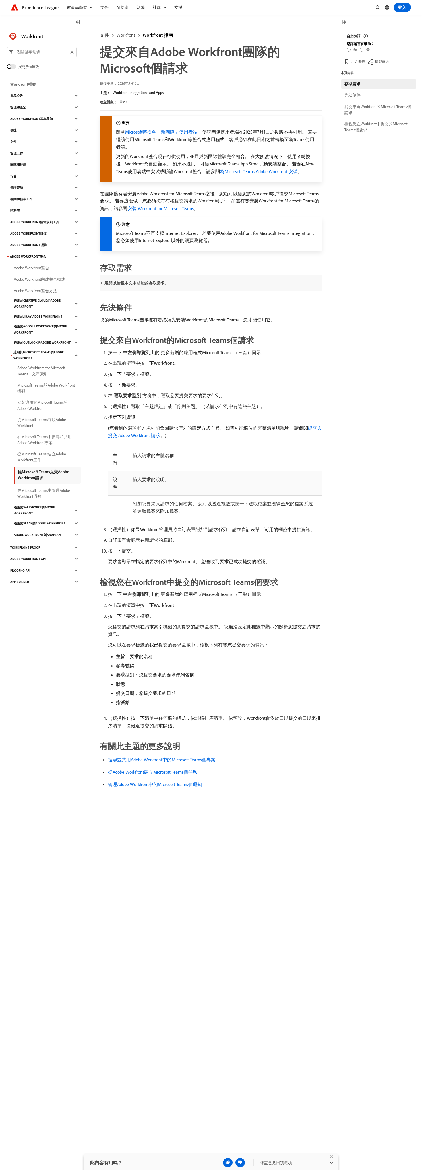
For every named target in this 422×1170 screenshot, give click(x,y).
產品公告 (16, 96)
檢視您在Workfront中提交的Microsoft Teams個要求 (376, 126)
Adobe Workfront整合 (28, 256)
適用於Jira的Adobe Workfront (38, 317)
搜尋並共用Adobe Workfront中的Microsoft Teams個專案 (162, 760)
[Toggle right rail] (344, 22)
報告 (13, 176)
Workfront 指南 (158, 35)
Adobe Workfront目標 (28, 233)
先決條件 (352, 95)
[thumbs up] (228, 1162)
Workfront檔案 (23, 84)
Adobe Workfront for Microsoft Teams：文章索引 (41, 371)
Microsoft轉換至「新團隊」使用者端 (161, 132)
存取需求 (352, 83)
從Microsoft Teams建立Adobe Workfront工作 (41, 457)
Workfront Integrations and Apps (138, 92)
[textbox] (42, 52)
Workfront (126, 35)
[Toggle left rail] (77, 22)
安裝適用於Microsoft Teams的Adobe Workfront (42, 405)
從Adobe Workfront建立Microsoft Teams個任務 (152, 772)
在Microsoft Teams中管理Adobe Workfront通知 (43, 493)
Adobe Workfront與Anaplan (37, 535)
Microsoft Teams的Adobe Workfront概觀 (46, 388)
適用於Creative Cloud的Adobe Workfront (37, 304)
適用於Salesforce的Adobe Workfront (34, 510)
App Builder (19, 582)
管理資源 (16, 188)
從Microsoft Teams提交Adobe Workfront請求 (43, 474)
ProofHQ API (20, 570)
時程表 (15, 210)
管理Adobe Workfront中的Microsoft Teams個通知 (155, 784)
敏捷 (13, 130)
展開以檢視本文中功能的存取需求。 (136, 283)
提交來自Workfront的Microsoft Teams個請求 (377, 109)
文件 (104, 35)
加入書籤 (358, 61)
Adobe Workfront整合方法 (35, 290)
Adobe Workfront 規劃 (28, 245)
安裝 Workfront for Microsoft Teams (160, 208)
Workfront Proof (25, 547)
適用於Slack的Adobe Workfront (39, 523)
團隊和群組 (18, 165)
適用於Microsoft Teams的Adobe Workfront (38, 355)
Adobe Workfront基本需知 (31, 119)
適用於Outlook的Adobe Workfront (42, 342)
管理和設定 (18, 107)
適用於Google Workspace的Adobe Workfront (40, 329)
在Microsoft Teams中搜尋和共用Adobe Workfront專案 (44, 439)
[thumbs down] (240, 1162)
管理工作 (16, 153)
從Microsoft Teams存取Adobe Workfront (41, 422)
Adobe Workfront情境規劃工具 (34, 222)
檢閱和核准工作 (21, 199)
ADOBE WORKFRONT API (28, 559)
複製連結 (382, 61)
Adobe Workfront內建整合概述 (39, 279)
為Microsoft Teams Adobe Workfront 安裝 (259, 171)
